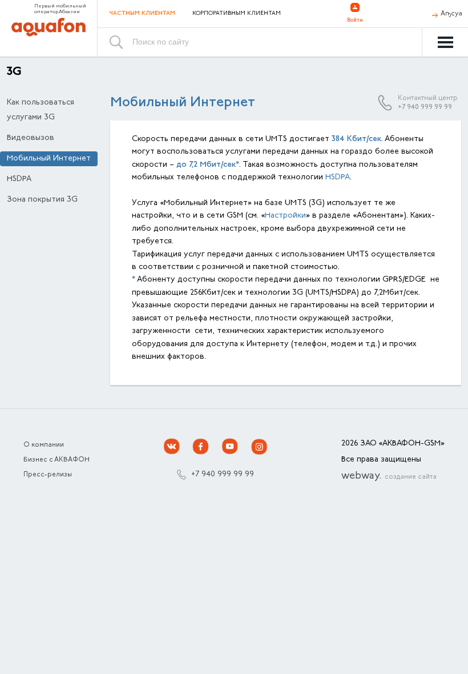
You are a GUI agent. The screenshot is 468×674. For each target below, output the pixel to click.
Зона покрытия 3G (42, 200)
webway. (389, 476)
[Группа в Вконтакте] (172, 447)
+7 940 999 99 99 (425, 107)
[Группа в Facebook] (201, 447)
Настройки (285, 216)
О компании (43, 445)
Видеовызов (30, 138)
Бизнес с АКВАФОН (56, 459)
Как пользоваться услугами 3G (40, 110)
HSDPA (19, 179)
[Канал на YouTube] (230, 447)
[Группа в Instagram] (259, 447)
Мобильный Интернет (49, 159)
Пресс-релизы (47, 474)
